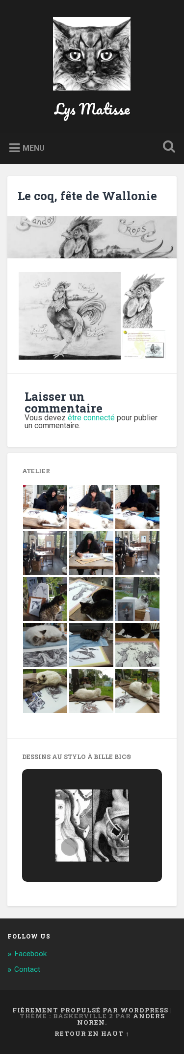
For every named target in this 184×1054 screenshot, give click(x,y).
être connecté (91, 417)
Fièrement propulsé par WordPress (90, 1010)
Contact (27, 969)
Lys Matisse (92, 109)
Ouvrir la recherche (167, 147)
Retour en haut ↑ (92, 1033)
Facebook (30, 953)
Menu (34, 148)
